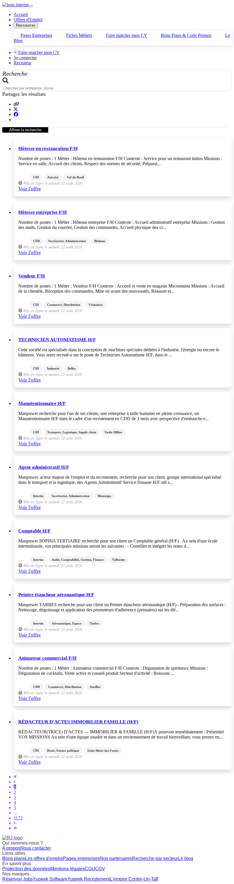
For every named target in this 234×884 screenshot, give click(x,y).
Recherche (15, 73)
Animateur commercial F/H (47, 658)
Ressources (26, 25)
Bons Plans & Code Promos (186, 35)
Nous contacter (35, 848)
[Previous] (14, 781)
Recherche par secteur (155, 858)
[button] (16, 104)
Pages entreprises (81, 858)
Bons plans (13, 858)
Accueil (21, 14)
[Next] (14, 823)
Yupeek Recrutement (88, 879)
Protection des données (26, 868)
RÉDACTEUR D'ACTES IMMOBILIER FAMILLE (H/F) (78, 722)
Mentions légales (67, 868)
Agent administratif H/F (43, 467)
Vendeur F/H (31, 276)
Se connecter (25, 57)
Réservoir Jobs (17, 879)
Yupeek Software (50, 879)
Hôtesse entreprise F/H (42, 212)
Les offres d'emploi (44, 858)
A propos (11, 848)
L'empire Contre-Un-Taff (134, 879)
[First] (15, 776)
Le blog (185, 858)
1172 (18, 817)
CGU (90, 868)
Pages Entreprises (36, 35)
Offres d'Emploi (28, 19)
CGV (100, 868)
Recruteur (22, 62)
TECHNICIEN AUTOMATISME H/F (57, 339)
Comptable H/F (34, 531)
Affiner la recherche (25, 130)
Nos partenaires (116, 858)
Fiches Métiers (79, 35)
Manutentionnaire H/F (42, 403)
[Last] (15, 828)
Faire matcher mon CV (126, 35)
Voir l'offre (29, 188)
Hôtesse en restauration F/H (48, 148)
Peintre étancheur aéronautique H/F (56, 594)
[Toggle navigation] (31, 6)
